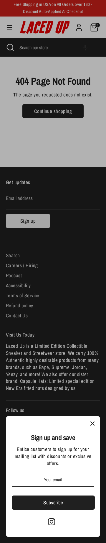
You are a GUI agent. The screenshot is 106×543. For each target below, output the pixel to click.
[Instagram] (51, 521)
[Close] (92, 423)
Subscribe (53, 502)
